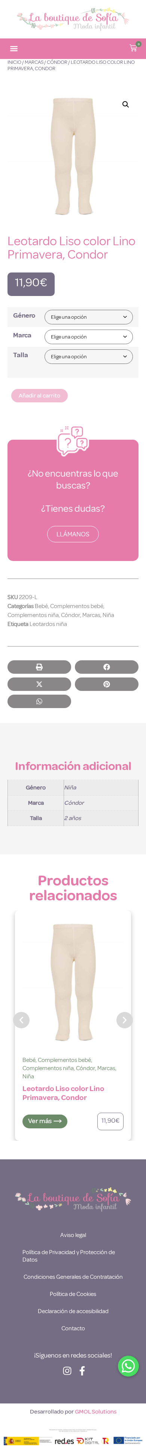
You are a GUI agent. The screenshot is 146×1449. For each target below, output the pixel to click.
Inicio (14, 62)
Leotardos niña (48, 624)
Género (24, 315)
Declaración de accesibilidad (73, 1311)
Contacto (73, 1328)
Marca (22, 335)
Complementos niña (33, 615)
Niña (108, 615)
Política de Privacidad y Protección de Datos (68, 1256)
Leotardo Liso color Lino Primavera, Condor (63, 1093)
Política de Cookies (73, 1294)
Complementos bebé (76, 606)
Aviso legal (73, 1235)
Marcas (34, 62)
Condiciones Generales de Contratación (73, 1277)
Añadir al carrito (39, 395)
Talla (20, 355)
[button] (13, 49)
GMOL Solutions (95, 1411)
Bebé (41, 606)
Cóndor (57, 62)
